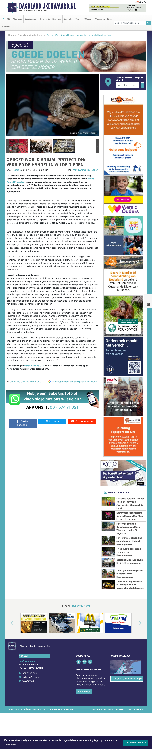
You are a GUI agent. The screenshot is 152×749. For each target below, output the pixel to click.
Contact (6, 27)
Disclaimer (119, 709)
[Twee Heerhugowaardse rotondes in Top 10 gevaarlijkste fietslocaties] (108, 584)
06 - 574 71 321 (64, 407)
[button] (7, 146)
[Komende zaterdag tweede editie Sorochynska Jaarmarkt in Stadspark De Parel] (108, 501)
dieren (13, 381)
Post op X (53, 421)
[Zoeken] (148, 23)
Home (11, 35)
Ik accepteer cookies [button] (135, 742)
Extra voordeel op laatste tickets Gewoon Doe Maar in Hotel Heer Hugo (129, 515)
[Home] (3, 19)
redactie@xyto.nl (30, 677)
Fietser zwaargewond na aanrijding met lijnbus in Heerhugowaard (129, 541)
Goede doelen (36, 35)
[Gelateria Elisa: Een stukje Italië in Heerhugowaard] (108, 562)
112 (8, 19)
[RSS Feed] (90, 661)
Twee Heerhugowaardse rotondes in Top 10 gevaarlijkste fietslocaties (130, 584)
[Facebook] (79, 661)
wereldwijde (23, 381)
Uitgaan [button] (87, 19)
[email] (148, 304)
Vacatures (100, 19)
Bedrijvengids (31, 19)
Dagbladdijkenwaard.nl (47, 6)
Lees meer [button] (10, 744)
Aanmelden (84, 691)
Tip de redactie (84, 421)
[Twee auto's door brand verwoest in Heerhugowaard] (108, 551)
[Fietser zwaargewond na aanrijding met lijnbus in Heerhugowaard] (108, 540)
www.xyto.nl (28, 681)
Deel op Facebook (23, 423)
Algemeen (17, 19)
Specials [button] (68, 19)
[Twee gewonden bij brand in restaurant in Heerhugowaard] (108, 573)
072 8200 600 (29, 673)
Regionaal (56, 19)
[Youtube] (85, 661)
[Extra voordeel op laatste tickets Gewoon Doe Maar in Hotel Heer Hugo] (108, 515)
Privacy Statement (134, 709)
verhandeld (35, 381)
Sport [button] (77, 19)
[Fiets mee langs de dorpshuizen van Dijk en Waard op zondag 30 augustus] (108, 526)
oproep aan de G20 (34, 365)
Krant (109, 19)
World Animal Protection (85, 170)
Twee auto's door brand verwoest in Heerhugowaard (128, 552)
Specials (22, 35)
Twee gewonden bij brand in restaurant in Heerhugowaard (129, 573)
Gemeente (45, 19)
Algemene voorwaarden (102, 709)
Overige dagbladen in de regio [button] (127, 678)
